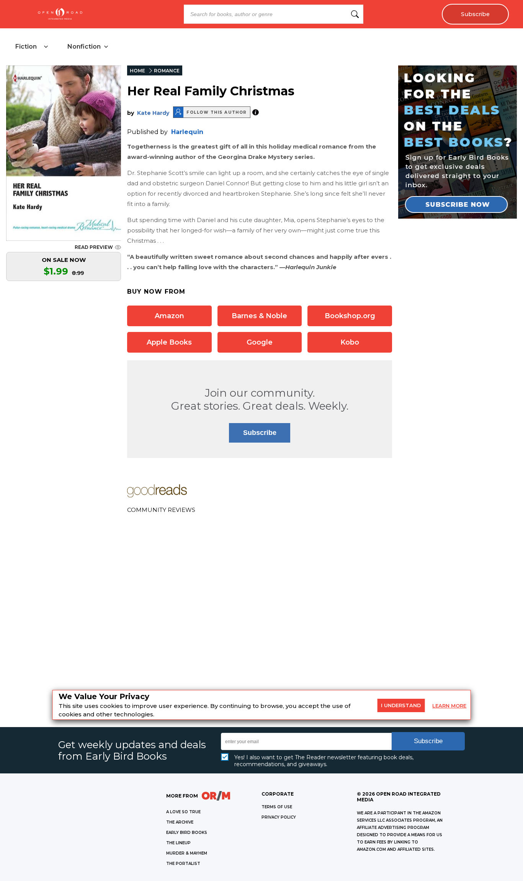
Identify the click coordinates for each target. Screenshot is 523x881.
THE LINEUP (178, 842)
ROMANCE (167, 71)
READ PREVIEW (94, 247)
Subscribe (475, 14)
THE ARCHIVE (179, 822)
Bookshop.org (350, 316)
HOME (137, 71)
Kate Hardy (153, 113)
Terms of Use (277, 806)
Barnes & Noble (259, 316)
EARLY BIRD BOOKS (186, 832)
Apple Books (169, 342)
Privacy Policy (279, 817)
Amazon (169, 316)
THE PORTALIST (183, 863)
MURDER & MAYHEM (186, 853)
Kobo (349, 342)
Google (260, 342)
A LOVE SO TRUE (183, 811)
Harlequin (187, 132)
